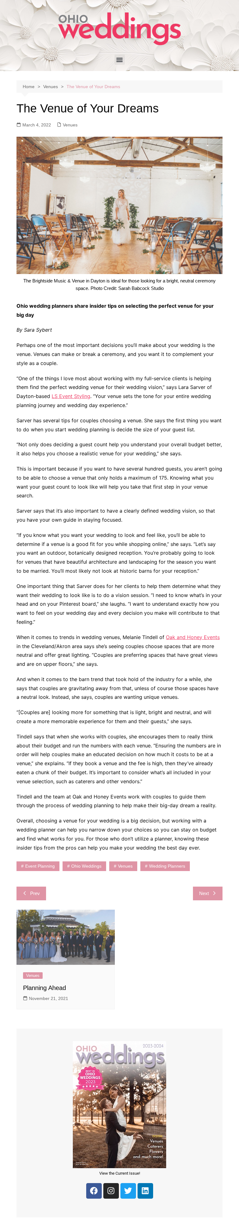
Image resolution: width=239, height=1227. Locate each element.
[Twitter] (128, 1191)
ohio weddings (86, 866)
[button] (120, 59)
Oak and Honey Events (193, 637)
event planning (40, 866)
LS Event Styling (71, 396)
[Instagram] (111, 1191)
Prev (35, 893)
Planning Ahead (44, 987)
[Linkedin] (145, 1191)
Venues (70, 124)
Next (204, 893)
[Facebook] (94, 1191)
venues (125, 866)
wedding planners (167, 866)
